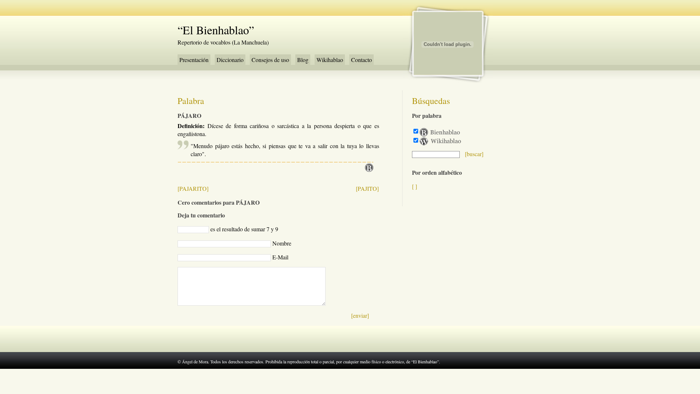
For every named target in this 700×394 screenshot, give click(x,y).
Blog (302, 59)
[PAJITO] (367, 188)
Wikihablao (329, 59)
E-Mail (280, 257)
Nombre (281, 243)
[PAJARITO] (193, 188)
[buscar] (474, 154)
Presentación (194, 59)
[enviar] (360, 315)
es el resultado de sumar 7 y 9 (244, 229)
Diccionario (230, 59)
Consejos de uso (270, 59)
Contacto (361, 59)
